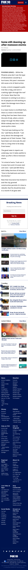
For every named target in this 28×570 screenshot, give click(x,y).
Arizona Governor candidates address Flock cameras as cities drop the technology (18, 255)
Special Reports (5, 450)
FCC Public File (16, 474)
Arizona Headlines (5, 380)
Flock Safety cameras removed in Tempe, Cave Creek (9, 358)
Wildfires (15, 387)
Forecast (15, 380)
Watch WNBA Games (16, 539)
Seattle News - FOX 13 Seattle (5, 474)
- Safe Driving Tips (4, 404)
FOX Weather (16, 398)
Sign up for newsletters (16, 494)
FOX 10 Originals (16, 427)
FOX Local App (5, 498)
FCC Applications (17, 472)
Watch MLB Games (16, 520)
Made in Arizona (5, 442)
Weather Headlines (15, 384)
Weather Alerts (16, 391)
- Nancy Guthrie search (5, 448)
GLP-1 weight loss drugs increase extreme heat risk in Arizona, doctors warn (18, 288)
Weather (16, 378)
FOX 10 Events (16, 491)
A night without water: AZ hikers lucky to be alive (14, 249)
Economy (3, 413)
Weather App (16, 392)
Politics (15, 409)
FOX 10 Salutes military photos (16, 497)
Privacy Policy (15, 223)
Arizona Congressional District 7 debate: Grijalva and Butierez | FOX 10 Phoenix (9, 366)
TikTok (3, 513)
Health (3, 387)
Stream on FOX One (16, 510)
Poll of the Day (5, 396)
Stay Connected (16, 486)
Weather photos (17, 505)
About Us (16, 460)
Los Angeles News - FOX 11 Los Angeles (5, 465)
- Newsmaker (16, 418)
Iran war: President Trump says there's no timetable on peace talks (9, 345)
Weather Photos (17, 394)
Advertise (15, 462)
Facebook (3, 517)
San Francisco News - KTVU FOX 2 (4, 470)
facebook (3, 551)
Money (3, 409)
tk (15, 551)
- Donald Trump (17, 422)
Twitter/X (3, 518)
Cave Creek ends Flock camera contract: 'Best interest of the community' (17, 269)
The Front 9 (16, 440)
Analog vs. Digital (17, 430)
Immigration (4, 389)
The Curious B (16, 437)
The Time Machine (15, 450)
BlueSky (3, 522)
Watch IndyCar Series (16, 526)
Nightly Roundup (5, 394)
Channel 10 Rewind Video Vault (4, 433)
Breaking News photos (16, 500)
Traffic (3, 402)
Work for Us (16, 481)
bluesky (18, 551)
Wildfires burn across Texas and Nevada (11, 339)
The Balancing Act (16, 434)
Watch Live (20, 2)
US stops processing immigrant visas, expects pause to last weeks (18, 276)
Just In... (4, 231)
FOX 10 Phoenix (4, 48)
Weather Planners (17, 389)
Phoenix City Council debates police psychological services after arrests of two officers (8, 352)
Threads (3, 520)
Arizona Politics (16, 416)
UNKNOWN (16, 453)
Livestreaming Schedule (4, 495)
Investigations (4, 440)
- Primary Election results (17, 414)
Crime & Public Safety (5, 384)
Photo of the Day (17, 503)
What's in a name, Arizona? (17, 455)
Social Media (5, 509)
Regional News (4, 461)
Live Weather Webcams (4, 492)
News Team (16, 476)
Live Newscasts (5, 489)
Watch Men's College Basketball (16, 531)
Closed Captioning (15, 464)
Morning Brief (4, 392)
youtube (12, 551)
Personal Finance (5, 418)
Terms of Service (15, 224)
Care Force (4, 430)
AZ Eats (15, 432)
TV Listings (15, 478)
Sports (3, 400)
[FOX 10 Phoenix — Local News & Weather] (5, 2)
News (3, 378)
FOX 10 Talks (16, 439)
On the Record (16, 447)
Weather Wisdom (17, 396)
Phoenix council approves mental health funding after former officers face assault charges (18, 262)
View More (22, 231)
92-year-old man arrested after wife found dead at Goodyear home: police (17, 294)
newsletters (24, 551)
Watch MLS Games (16, 542)
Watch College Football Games (17, 517)
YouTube (3, 511)
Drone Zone (4, 438)
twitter (6, 551)
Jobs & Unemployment (5, 415)
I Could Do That (17, 446)
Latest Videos (6, 321)
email (21, 551)
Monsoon (15, 382)
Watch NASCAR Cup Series (17, 523)
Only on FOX (5, 426)
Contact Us (15, 467)
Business (3, 411)
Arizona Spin (4, 428)
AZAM (2, 382)
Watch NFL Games (15, 513)
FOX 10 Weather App (5, 500)
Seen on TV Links (5, 398)
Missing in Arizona (3, 444)
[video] (14, 330)
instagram (9, 551)
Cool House (4, 436)
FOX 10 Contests (17, 489)
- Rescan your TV (17, 480)
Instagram (3, 515)
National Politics (17, 420)
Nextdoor (3, 524)
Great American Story (17, 443)
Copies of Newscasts (15, 469)
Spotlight (3, 452)
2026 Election (16, 411)
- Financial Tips (5, 420)
